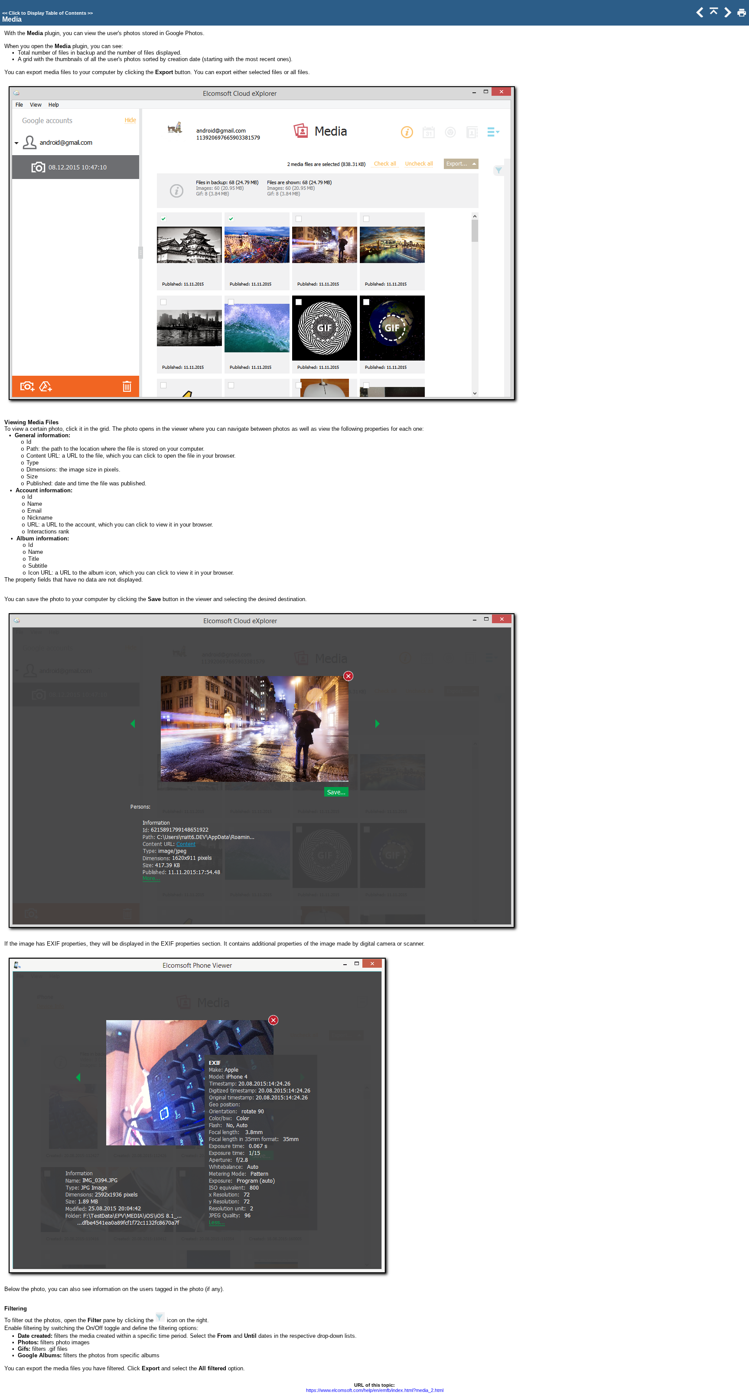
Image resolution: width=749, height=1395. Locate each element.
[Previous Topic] (699, 15)
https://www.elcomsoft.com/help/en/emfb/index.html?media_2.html (374, 1390)
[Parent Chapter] (713, 15)
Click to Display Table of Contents (47, 13)
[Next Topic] (727, 15)
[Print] (741, 15)
